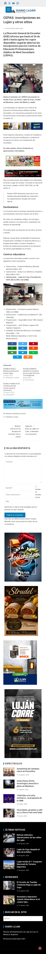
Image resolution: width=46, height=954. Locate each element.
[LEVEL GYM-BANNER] (23, 173)
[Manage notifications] (40, 948)
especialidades (16, 249)
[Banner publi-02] (23, 723)
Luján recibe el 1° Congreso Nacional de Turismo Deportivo (29, 864)
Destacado (16, 413)
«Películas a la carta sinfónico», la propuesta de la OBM (29, 798)
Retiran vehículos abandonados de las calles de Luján (29, 837)
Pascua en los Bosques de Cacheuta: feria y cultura (14, 431)
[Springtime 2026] (23, 161)
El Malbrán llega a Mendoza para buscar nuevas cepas (11, 371)
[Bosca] (20, 662)
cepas (16, 417)
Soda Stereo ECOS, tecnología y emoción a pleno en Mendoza (27, 783)
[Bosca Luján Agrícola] (23, 126)
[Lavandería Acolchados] (23, 557)
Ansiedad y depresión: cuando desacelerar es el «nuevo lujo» (28, 899)
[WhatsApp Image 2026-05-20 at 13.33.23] (21, 611)
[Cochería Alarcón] (23, 404)
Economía (23, 413)
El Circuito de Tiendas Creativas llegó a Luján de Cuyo (29, 885)
